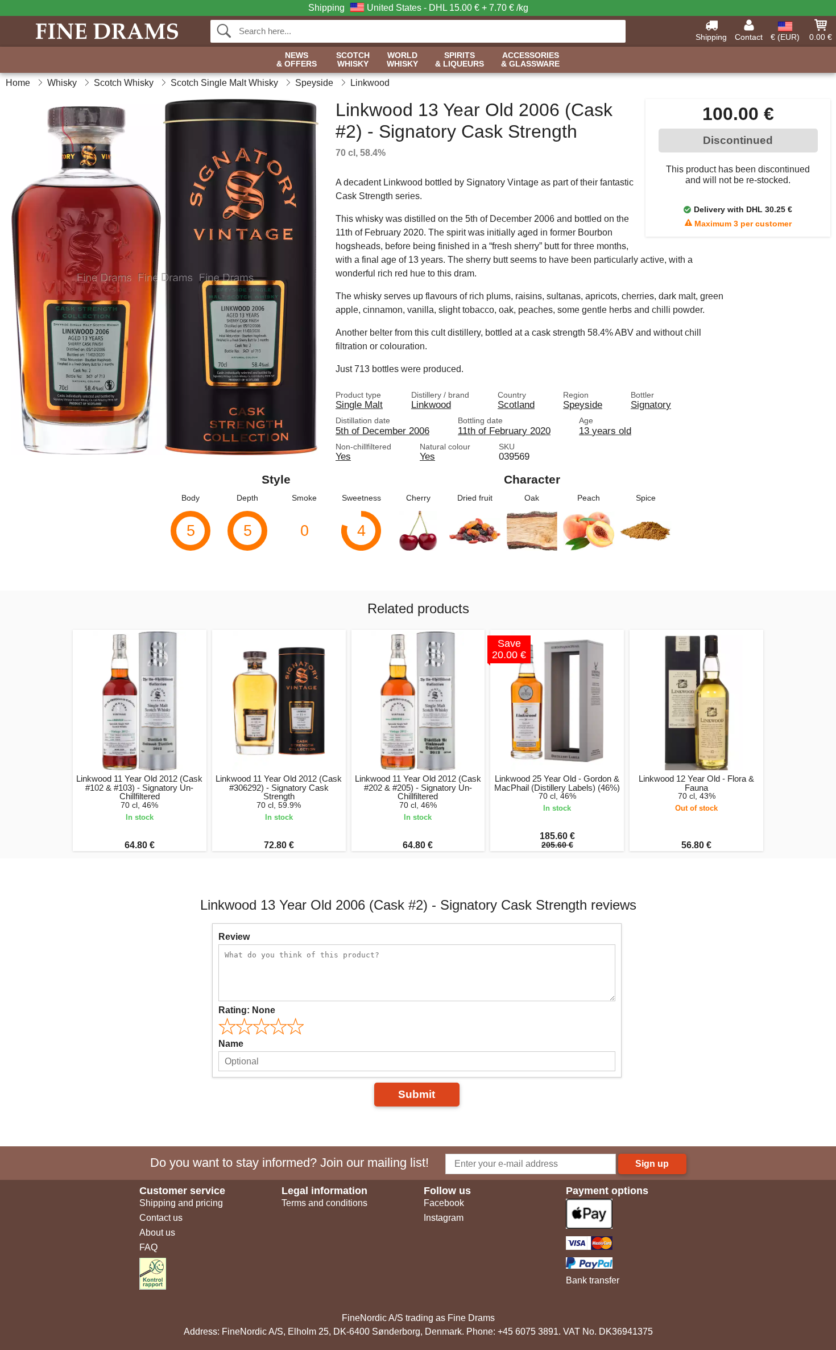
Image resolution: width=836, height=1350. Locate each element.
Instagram (443, 1218)
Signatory (651, 404)
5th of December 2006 (382, 430)
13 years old (605, 430)
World (402, 60)
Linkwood (431, 404)
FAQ (148, 1247)
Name (230, 1043)
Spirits (459, 60)
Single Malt (359, 404)
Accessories (530, 60)
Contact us (161, 1218)
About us (157, 1232)
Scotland (516, 404)
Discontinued (738, 140)
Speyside (582, 404)
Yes (343, 456)
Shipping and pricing (181, 1203)
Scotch (353, 60)
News (296, 60)
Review (234, 937)
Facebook (444, 1203)
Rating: (246, 1010)
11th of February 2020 (504, 430)
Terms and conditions (324, 1203)
